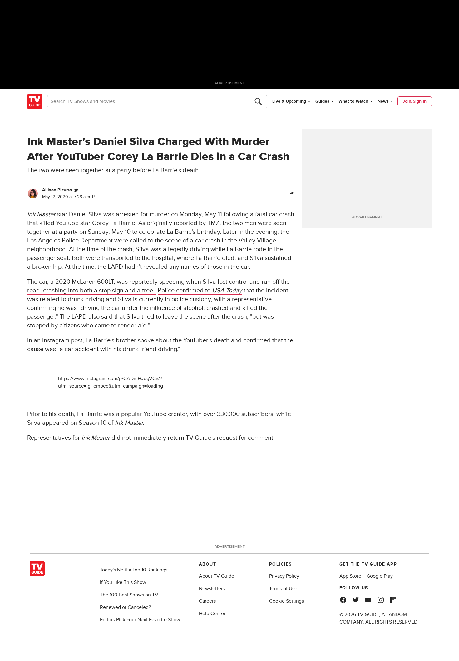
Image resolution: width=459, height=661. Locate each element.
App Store (350, 576)
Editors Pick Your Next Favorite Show (140, 620)
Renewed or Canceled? (125, 607)
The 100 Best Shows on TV (129, 595)
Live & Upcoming (289, 101)
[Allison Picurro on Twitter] (76, 190)
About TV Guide (216, 576)
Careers (207, 601)
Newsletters (212, 588)
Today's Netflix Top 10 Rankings (133, 570)
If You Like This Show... (125, 582)
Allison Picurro (57, 190)
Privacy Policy (284, 576)
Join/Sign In (415, 101)
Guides (322, 101)
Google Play (380, 576)
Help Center (212, 613)
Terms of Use (283, 588)
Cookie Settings (286, 601)
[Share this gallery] (291, 193)
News (383, 101)
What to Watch (353, 101)
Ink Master (41, 214)
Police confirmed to (200, 290)
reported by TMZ (197, 223)
